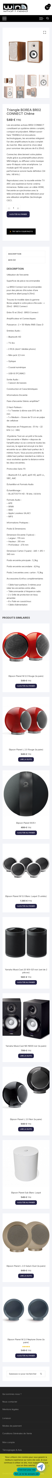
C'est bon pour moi (26, 1470)
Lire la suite (26, 759)
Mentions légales (10, 1409)
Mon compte (8, 1442)
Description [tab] (14, 254)
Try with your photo (22, 231)
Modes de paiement (12, 1425)
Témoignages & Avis (12, 1450)
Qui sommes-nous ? (11, 1394)
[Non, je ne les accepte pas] (48, 1465)
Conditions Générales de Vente (17, 1433)
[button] (45, 32)
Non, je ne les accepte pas (27, 1474)
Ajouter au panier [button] (26, 686)
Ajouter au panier (18, 214)
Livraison (6, 1418)
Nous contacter (9, 1401)
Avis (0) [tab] (12, 260)
